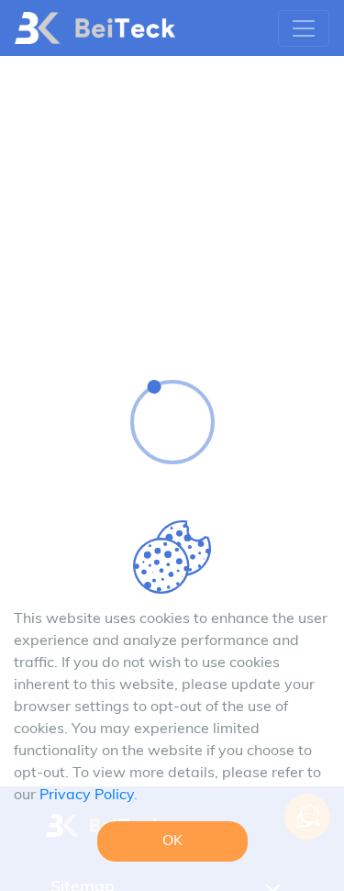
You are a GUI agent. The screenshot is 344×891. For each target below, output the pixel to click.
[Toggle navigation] (303, 28)
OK (172, 841)
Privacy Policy (86, 795)
